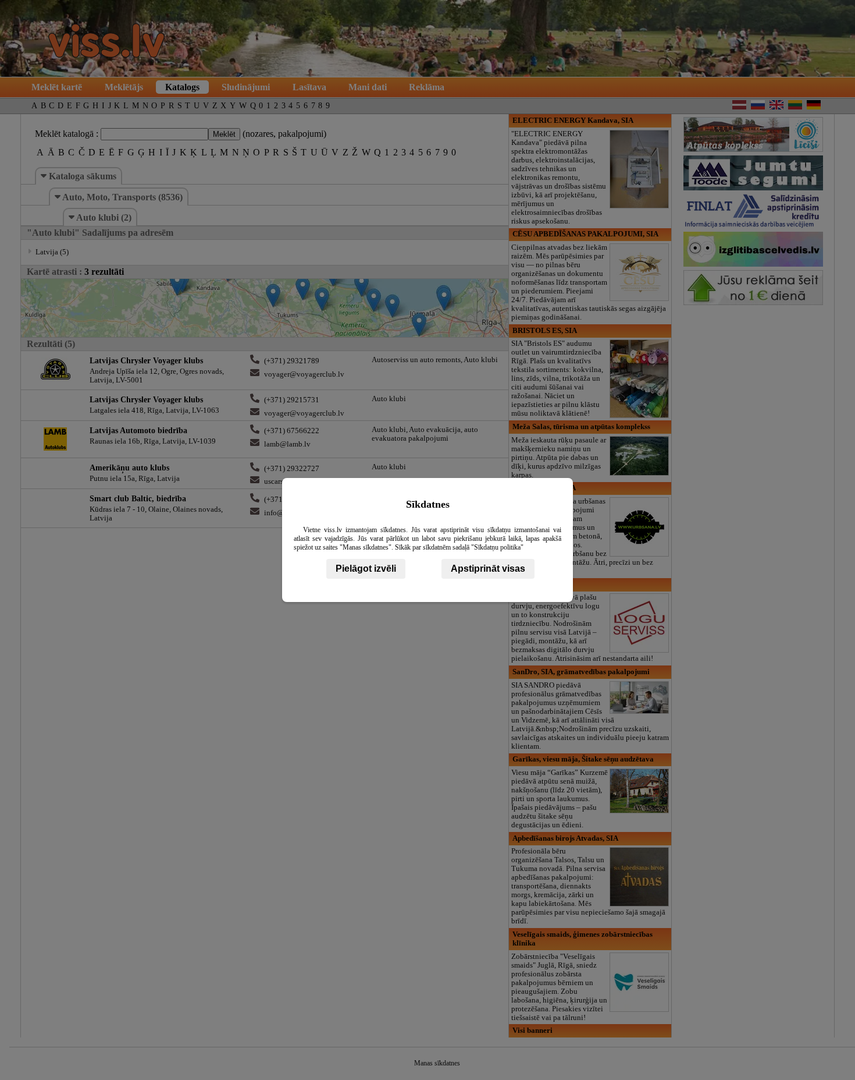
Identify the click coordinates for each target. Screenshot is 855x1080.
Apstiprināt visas (488, 568)
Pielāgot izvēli (366, 568)
